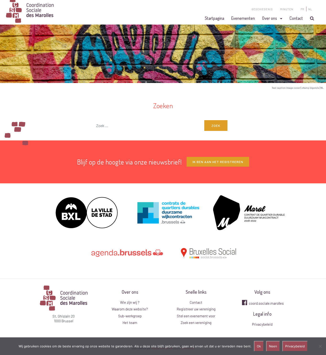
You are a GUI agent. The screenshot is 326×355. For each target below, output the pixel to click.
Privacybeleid (262, 324)
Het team (129, 322)
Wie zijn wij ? (130, 302)
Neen (273, 346)
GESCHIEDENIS (262, 9)
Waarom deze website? (130, 309)
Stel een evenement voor (196, 316)
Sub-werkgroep (130, 316)
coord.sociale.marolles (266, 303)
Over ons (269, 18)
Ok (259, 346)
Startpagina (214, 18)
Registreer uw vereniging (196, 309)
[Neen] (320, 346)
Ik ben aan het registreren (218, 162)
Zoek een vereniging (196, 322)
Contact (296, 18)
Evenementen (243, 18)
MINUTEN (286, 9)
